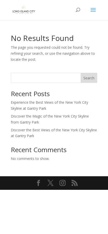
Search (88, 78)
